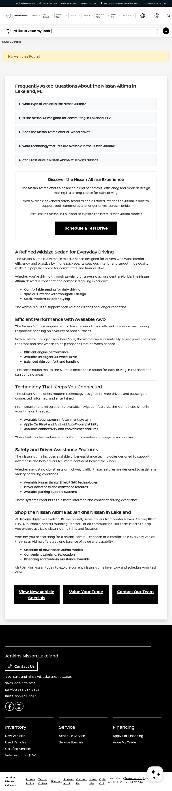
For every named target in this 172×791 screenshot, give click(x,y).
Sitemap (56, 781)
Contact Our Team (135, 591)
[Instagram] (19, 706)
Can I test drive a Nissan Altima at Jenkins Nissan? (60, 160)
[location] (101, 3)
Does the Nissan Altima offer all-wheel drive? (56, 132)
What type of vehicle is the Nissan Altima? (54, 104)
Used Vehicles (15, 742)
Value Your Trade (86, 591)
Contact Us (24, 666)
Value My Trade (124, 742)
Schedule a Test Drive (86, 228)
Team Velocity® (135, 778)
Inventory (15, 727)
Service (67, 727)
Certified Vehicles (18, 749)
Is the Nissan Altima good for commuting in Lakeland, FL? (66, 118)
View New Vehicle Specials (36, 594)
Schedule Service (72, 736)
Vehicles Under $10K (20, 755)
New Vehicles (15, 736)
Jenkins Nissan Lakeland (11, 781)
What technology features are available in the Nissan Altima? (68, 146)
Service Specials (71, 742)
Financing (124, 727)
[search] (168, 15)
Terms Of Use (42, 781)
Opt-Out (102, 781)
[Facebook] (9, 706)
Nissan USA (93, 781)
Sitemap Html (68, 781)
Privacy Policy (30, 781)
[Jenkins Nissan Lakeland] (17, 15)
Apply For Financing (128, 736)
